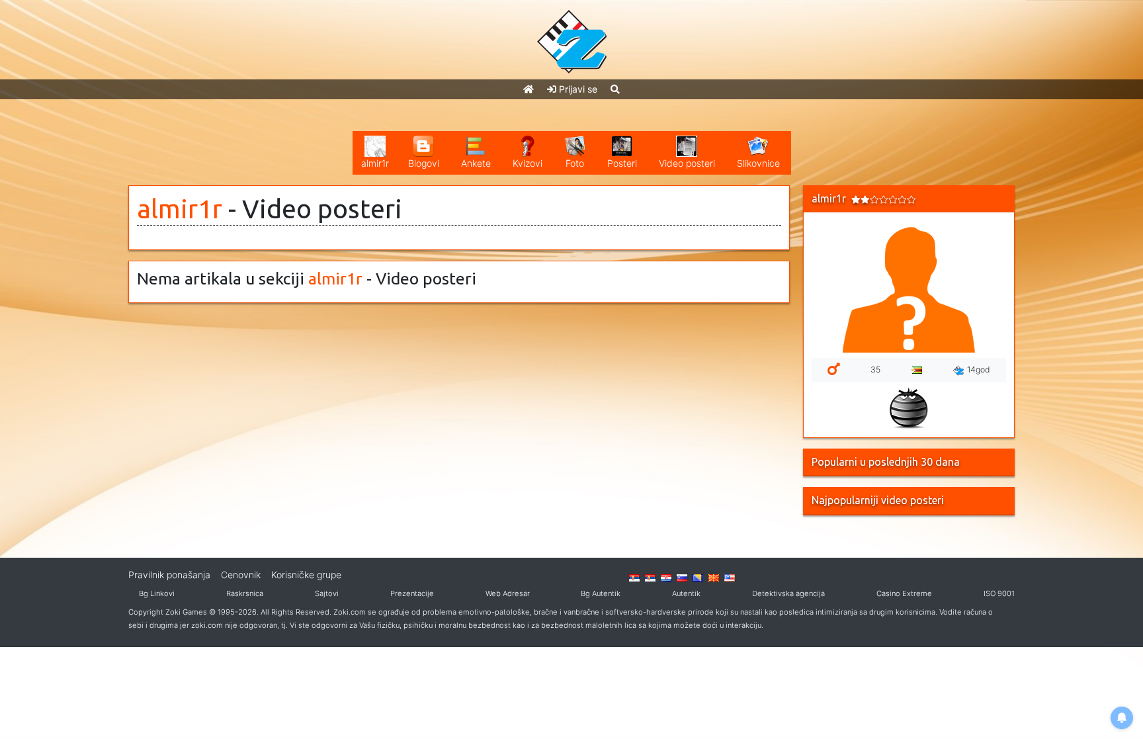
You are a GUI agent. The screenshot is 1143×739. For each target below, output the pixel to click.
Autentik (686, 593)
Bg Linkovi (157, 593)
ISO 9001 (999, 593)
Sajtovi (327, 593)
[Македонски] (713, 577)
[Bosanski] (698, 577)
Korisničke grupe (306, 574)
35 (875, 369)
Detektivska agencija (788, 593)
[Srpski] (650, 577)
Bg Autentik (600, 593)
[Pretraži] (615, 89)
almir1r (179, 209)
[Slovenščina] (682, 577)
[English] (729, 577)
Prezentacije (412, 593)
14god (978, 369)
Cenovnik (241, 574)
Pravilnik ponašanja (169, 574)
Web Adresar (508, 593)
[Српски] (634, 577)
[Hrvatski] (666, 577)
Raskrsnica (244, 593)
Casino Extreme (904, 593)
